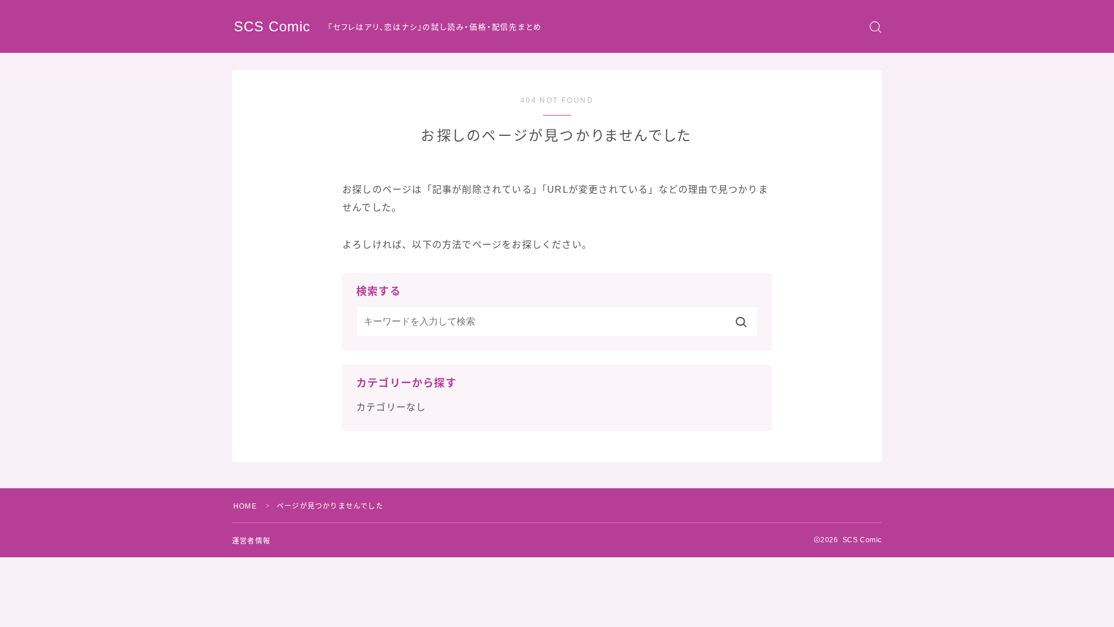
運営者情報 (251, 541)
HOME (245, 506)
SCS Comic (272, 26)
